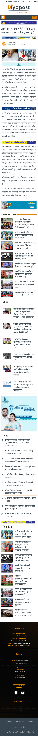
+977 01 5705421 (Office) (22, 664)
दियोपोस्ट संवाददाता (13, 42)
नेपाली (20, 707)
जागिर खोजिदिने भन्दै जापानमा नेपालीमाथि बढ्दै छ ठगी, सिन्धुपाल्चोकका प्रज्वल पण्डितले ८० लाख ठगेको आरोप (23, 313)
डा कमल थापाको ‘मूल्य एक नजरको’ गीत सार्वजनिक (18, 515)
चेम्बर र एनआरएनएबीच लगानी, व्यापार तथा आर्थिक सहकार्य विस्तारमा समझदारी (25, 245)
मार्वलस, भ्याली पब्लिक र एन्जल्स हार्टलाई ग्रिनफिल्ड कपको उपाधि (24, 235)
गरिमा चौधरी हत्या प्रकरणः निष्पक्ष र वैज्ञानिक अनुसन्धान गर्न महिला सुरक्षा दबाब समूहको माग (23, 386)
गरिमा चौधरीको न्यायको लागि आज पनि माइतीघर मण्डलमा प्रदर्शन (25, 284)
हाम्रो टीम (23, 727)
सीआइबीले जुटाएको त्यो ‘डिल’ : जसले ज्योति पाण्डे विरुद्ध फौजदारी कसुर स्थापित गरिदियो (23, 370)
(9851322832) (26, 643)
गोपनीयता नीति (20, 721)
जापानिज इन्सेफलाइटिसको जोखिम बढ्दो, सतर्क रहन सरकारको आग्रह (24, 274)
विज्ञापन (30, 721)
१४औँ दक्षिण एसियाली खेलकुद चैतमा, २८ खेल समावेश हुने (25, 265)
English (20, 710)
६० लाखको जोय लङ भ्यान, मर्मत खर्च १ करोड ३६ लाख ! (24, 293)
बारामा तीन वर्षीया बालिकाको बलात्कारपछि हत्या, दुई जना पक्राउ (23, 357)
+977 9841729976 (20, 671)
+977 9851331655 (20, 677)
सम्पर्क (15, 727)
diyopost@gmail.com (22, 660)
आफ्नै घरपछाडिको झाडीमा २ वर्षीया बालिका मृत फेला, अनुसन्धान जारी (20, 507)
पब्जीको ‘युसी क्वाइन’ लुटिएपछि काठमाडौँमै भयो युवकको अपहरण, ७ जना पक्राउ (22, 343)
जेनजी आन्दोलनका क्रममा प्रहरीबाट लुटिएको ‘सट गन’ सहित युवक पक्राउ (24, 256)
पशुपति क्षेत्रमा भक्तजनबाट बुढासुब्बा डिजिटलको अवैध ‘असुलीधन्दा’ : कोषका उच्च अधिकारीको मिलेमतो (22, 328)
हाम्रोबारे (9, 721)
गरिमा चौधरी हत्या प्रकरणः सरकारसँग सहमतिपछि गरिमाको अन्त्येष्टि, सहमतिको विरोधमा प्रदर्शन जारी (24, 223)
